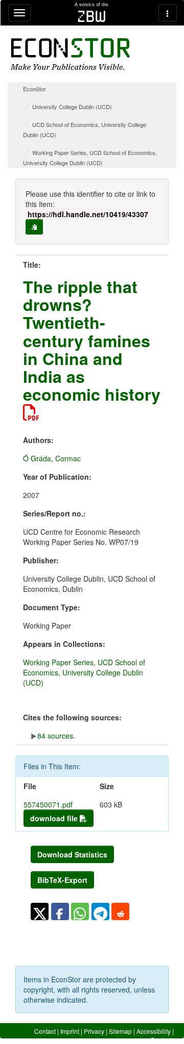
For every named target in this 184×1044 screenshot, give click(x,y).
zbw (91, 16)
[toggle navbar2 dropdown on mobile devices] (167, 12)
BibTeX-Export (62, 880)
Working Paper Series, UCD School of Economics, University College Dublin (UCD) (84, 672)
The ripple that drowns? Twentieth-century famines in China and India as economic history (91, 340)
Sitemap (120, 1031)
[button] (40, 911)
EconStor (34, 89)
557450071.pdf (48, 804)
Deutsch (162, 1039)
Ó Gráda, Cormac (52, 458)
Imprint (69, 1031)
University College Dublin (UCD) (72, 106)
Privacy (94, 1031)
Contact (45, 1031)
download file (55, 818)
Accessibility (153, 1031)
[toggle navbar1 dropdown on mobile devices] (19, 12)
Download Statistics (72, 854)
